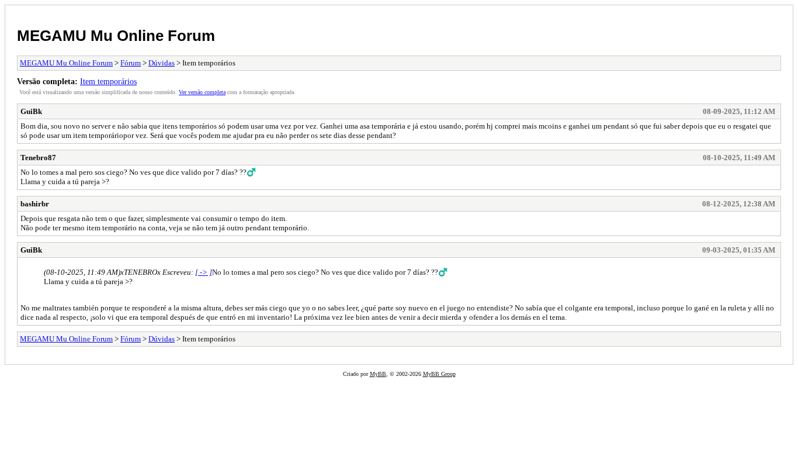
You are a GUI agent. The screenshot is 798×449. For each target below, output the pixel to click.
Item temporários (108, 81)
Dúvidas (161, 62)
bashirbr (34, 203)
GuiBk (31, 111)
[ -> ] (203, 272)
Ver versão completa (202, 92)
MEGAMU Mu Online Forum (116, 35)
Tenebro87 (38, 157)
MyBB (378, 374)
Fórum (130, 62)
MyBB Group (439, 374)
